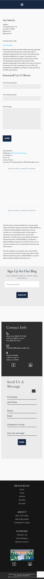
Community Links (22, 522)
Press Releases (22, 519)
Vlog (22, 493)
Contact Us (22, 535)
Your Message (7, 106)
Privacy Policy (22, 542)
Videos (22, 496)
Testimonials (22, 538)
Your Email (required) (9, 94)
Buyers (22, 500)
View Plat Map (7, 45)
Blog (22, 489)
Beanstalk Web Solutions (27, 577)
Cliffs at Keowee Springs (19, 153)
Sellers (22, 503)
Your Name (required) (10, 82)
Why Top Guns (22, 515)
